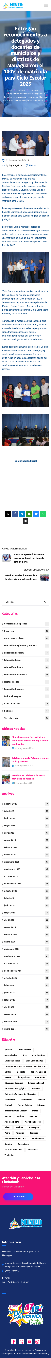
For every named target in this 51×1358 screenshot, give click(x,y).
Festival (8, 1105)
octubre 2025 (26, 876)
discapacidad (23, 1077)
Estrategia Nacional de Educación (20, 1094)
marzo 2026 (26, 840)
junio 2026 (26, 818)
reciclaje (34, 1133)
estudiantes (26, 1099)
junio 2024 (26, 992)
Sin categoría (26, 718)
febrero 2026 (26, 847)
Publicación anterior (15, 549)
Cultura (8, 1072)
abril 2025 (26, 920)
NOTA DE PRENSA (26, 703)
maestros (34, 1116)
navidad (20, 1127)
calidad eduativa (12, 1061)
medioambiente (12, 1122)
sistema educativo (13, 1149)
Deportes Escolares (26, 638)
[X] (8, 514)
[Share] (25, 521)
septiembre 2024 (26, 971)
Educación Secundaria (26, 674)
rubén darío (38, 1138)
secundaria (23, 1144)
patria (7, 1133)
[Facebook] (15, 514)
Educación (40, 1077)
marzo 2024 (26, 1014)
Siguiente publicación (35, 570)
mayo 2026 (26, 825)
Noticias (21, 90)
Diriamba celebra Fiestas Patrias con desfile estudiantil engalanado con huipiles (30, 740)
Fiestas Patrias (25, 682)
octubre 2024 (26, 963)
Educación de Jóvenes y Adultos (25, 645)
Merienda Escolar (33, 1122)
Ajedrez (8, 1050)
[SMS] (36, 514)
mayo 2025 (26, 912)
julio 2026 (26, 811)
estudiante (10, 1099)
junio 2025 (26, 905)
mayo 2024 (26, 1000)
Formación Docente (25, 689)
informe (41, 1105)
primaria (20, 1133)
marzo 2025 (26, 927)
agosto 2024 (26, 978)
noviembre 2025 (26, 869)
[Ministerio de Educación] (12, 5)
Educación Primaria (26, 667)
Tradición (9, 1155)
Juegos (8, 1116)
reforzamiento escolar (15, 1138)
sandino (8, 1144)
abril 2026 (26, 833)
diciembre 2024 (26, 949)
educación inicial (36, 1083)
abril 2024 (26, 1007)
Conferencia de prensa (25, 623)
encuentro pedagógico (15, 1088)
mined (7, 1127)
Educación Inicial (25, 660)
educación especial (14, 1083)
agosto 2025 (26, 891)
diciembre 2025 (26, 862)
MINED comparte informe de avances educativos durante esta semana (29, 558)
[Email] (29, 514)
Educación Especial (26, 653)
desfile (8, 1077)
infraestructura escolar (16, 1111)
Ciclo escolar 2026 (34, 1061)
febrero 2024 (26, 1021)
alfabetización (24, 1050)
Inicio (9, 90)
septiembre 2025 (26, 883)
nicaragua (34, 1127)
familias (41, 1099)
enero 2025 (26, 941)
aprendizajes (11, 1055)
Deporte (21, 1072)
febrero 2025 (26, 934)
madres (20, 1116)
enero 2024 (26, 1029)
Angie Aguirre (15, 165)
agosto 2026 (26, 804)
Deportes (26, 631)
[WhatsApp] (43, 514)
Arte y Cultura (38, 1055)
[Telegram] (22, 514)
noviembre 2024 (26, 956)
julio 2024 (26, 985)
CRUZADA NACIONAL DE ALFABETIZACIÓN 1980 (25, 1066)
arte (25, 1055)
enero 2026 (26, 854)
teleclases (33, 1149)
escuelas (36, 1088)
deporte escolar (38, 1072)
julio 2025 (26, 898)
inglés (35, 1111)
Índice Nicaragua (25, 696)
